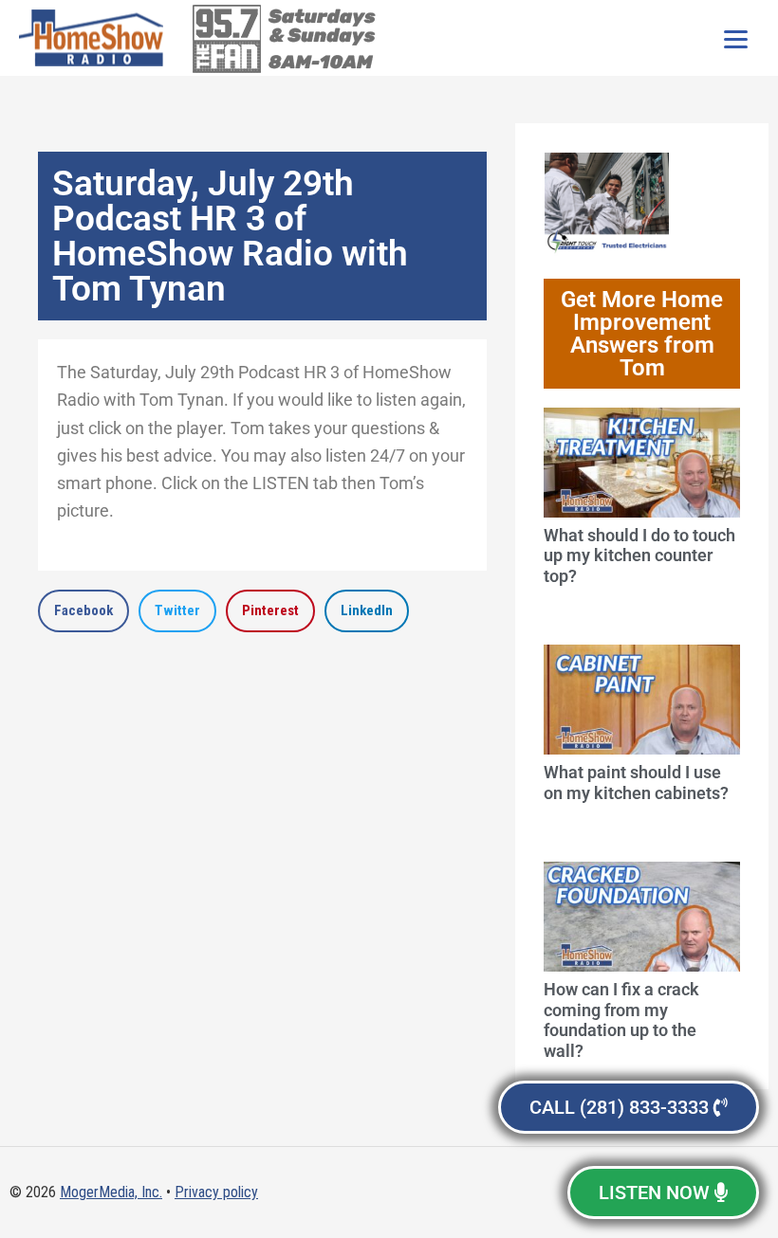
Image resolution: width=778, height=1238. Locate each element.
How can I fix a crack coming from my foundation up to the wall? (621, 1020)
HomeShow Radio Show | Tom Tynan (95, 37)
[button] (83, 611)
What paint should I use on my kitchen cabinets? (636, 782)
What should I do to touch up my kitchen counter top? (639, 555)
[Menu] (735, 38)
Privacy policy (216, 1192)
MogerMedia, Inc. (111, 1192)
